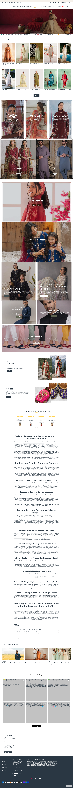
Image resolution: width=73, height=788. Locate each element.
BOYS (39, 205)
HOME (14, 6)
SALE (63, 6)
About (3, 2)
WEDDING (49, 6)
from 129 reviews (36, 414)
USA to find (38, 525)
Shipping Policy (4, 770)
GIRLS (34, 205)
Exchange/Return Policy (11, 2)
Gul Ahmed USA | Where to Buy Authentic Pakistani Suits (11, 663)
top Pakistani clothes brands (32, 466)
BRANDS (58, 6)
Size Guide (4, 764)
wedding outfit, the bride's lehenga (21, 538)
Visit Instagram (36, 726)
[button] (35, 427)
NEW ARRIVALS (43, 6)
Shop (8, 397)
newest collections (51, 482)
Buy (9, 370)
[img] (36, 413)
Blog (5, 2)
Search (3, 759)
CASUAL (54, 6)
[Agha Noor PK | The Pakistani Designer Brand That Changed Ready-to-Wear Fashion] (60, 654)
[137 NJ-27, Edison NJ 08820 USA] (36, 743)
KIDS (27, 6)
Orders (21, 2)
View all (36, 95)
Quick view (8, 61)
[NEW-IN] (18, 281)
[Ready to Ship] (54, 281)
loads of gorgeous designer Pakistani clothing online (28, 613)
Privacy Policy (4, 767)
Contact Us (4, 762)
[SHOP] (12, 119)
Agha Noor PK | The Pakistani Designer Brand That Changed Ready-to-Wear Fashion (59, 663)
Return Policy (4, 769)
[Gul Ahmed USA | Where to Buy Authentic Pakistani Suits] (13, 654)
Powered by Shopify (36, 784)
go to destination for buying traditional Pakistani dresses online (41, 533)
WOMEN (18, 6)
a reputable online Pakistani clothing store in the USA (33, 443)
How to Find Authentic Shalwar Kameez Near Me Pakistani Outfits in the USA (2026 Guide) (35, 663)
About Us (3, 761)
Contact (17, 2)
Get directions (8, 752)
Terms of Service (5, 772)
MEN (23, 6)
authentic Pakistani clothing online (45, 588)
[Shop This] (36, 242)
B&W (31, 6)
